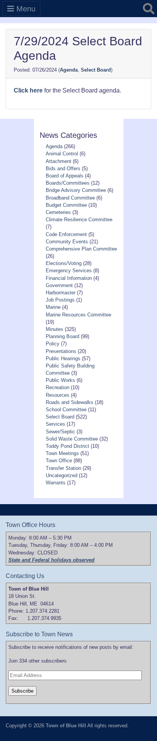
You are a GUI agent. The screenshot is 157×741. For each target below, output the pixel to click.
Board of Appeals (64, 176)
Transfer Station (63, 468)
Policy (52, 344)
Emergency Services (69, 270)
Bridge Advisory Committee (76, 190)
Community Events (67, 241)
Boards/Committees (68, 183)
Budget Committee (66, 205)
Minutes (54, 329)
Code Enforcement (66, 234)
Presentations (61, 351)
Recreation (57, 387)
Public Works (60, 380)
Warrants (56, 482)
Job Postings (60, 300)
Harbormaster (60, 292)
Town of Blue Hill (66, 725)
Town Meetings (62, 453)
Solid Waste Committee (72, 439)
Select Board (96, 70)
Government (59, 285)
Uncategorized (61, 475)
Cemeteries (58, 212)
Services (55, 424)
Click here (28, 90)
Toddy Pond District (67, 446)
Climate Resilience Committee (79, 219)
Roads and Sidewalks (69, 402)
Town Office (59, 460)
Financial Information (69, 278)
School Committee (66, 409)
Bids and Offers (63, 168)
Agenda (69, 70)
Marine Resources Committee (78, 315)
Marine (53, 307)
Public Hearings (63, 358)
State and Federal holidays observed (51, 560)
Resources (57, 395)
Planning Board (62, 336)
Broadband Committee (70, 198)
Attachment (58, 161)
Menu (24, 9)
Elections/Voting (64, 263)
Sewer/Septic (60, 431)
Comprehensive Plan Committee (81, 249)
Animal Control (62, 154)
